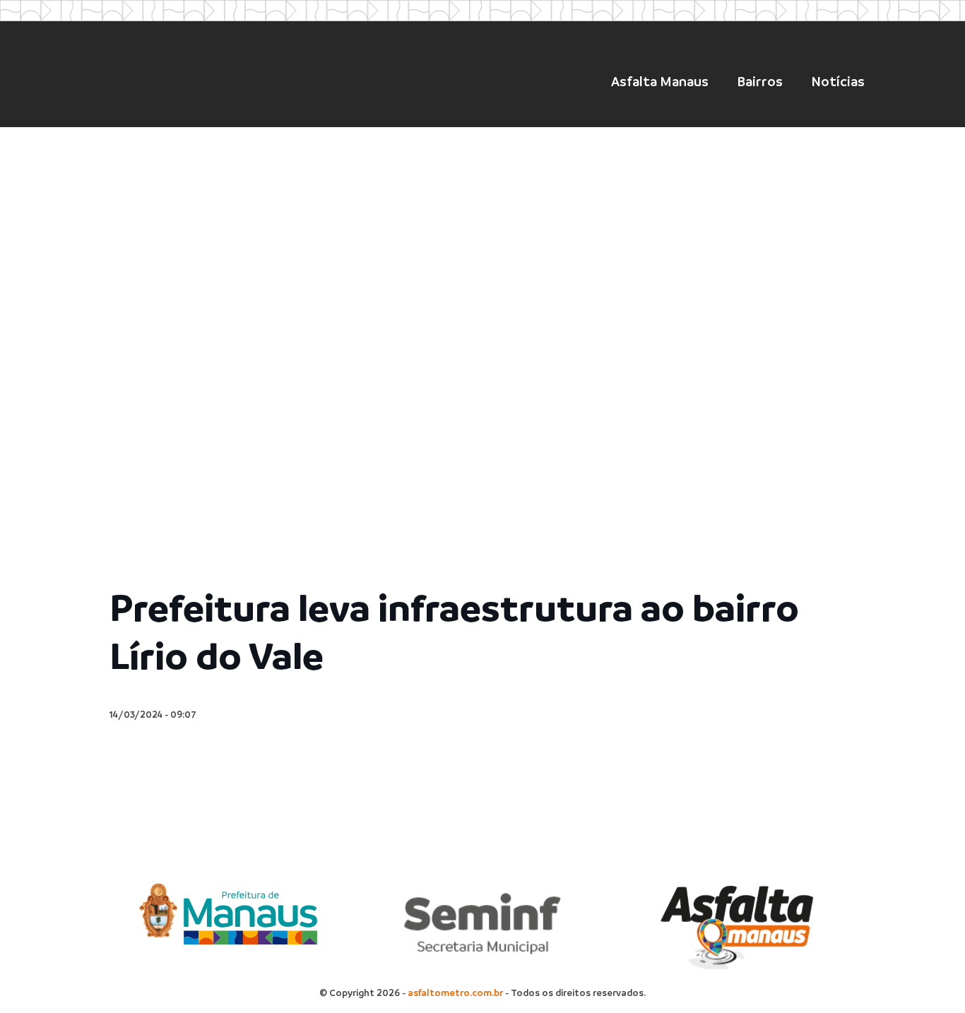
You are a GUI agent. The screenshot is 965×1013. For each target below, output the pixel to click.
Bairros (760, 81)
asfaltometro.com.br (455, 993)
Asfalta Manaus (660, 81)
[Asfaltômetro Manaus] (181, 77)
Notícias (838, 81)
